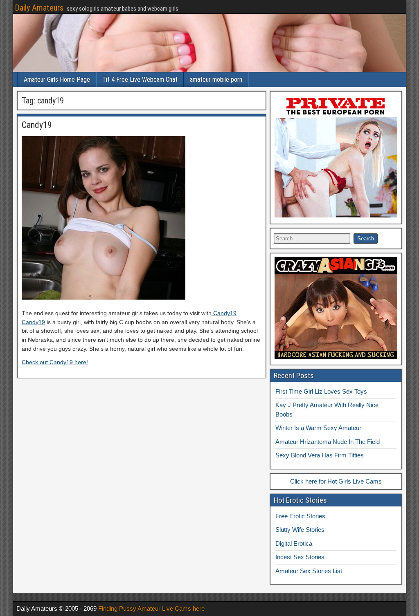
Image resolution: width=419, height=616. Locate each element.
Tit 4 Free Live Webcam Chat (140, 79)
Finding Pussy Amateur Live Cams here (151, 608)
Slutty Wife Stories (299, 529)
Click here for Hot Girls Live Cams (336, 481)
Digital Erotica (293, 543)
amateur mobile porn (216, 79)
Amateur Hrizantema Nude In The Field (327, 441)
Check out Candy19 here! (55, 362)
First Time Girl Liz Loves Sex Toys (321, 391)
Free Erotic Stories (300, 516)
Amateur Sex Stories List (308, 570)
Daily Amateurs (39, 8)
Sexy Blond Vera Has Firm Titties (319, 455)
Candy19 (37, 125)
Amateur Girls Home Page (57, 79)
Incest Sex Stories (299, 556)
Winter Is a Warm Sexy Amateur (318, 427)
